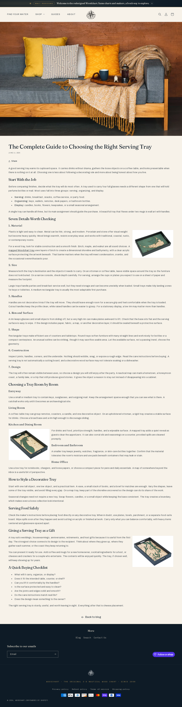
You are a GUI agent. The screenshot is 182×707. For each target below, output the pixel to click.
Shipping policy (121, 689)
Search (87, 638)
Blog (78, 638)
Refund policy (79, 689)
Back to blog (93, 617)
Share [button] (14, 161)
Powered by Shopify (38, 700)
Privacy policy (60, 689)
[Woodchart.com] (91, 675)
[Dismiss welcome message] (152, 3)
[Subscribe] (55, 654)
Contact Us (100, 638)
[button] (40, 14)
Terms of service (99, 689)
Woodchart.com (22, 700)
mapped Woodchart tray (22, 250)
